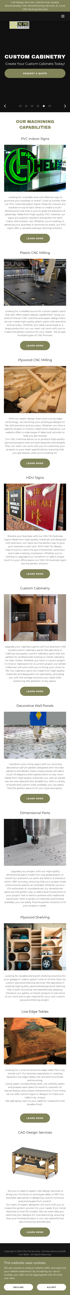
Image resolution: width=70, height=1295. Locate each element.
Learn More (35, 238)
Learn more (35, 691)
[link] (19, 16)
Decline (18, 1287)
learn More (35, 345)
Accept (51, 1287)
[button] (63, 16)
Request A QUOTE (35, 76)
